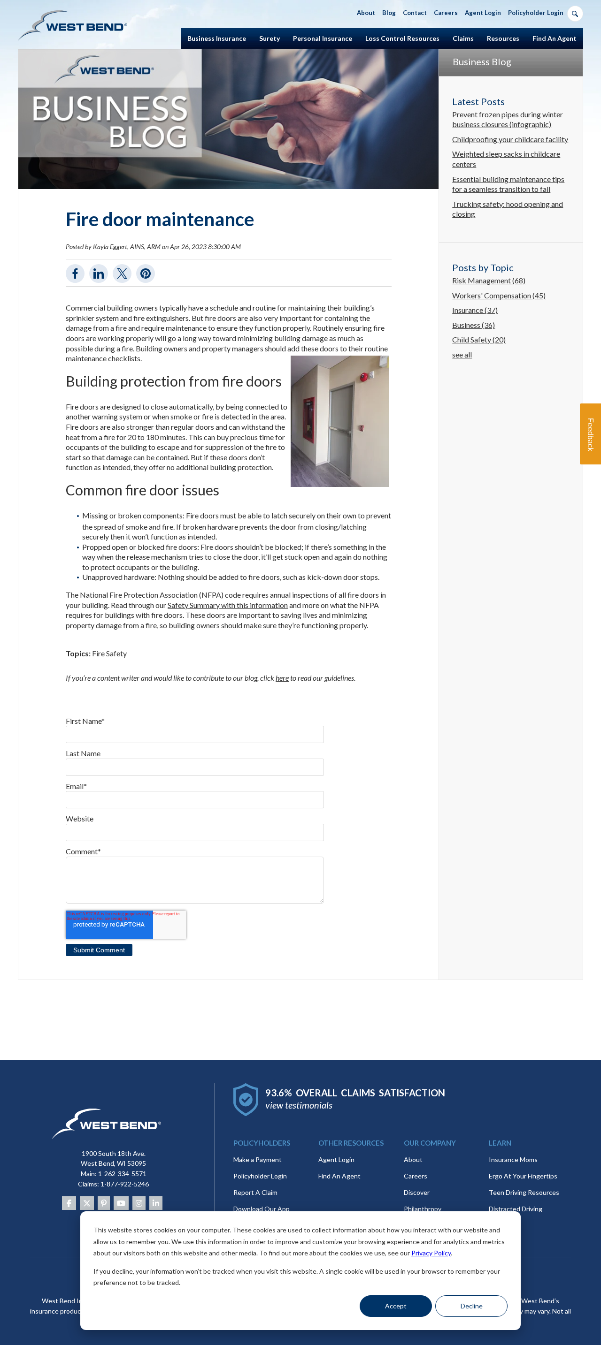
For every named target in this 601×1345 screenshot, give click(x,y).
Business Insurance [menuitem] (216, 38)
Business (473, 324)
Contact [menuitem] (415, 12)
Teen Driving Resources (524, 1192)
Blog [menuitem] (389, 12)
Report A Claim (255, 1192)
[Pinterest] (104, 1203)
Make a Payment (257, 1159)
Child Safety (479, 339)
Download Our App (261, 1209)
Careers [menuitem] (446, 12)
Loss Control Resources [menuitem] (402, 38)
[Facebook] (69, 1203)
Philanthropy (422, 1209)
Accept (396, 1306)
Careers (415, 1176)
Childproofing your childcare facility (510, 139)
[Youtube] (121, 1203)
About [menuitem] (366, 12)
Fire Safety (109, 653)
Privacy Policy (431, 1253)
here (282, 677)
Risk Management (488, 280)
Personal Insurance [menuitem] (322, 38)
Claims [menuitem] (463, 38)
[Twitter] (87, 1203)
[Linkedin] (155, 1203)
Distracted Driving (515, 1209)
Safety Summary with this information (228, 604)
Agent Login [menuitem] (483, 12)
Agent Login (336, 1159)
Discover (417, 1192)
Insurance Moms (513, 1159)
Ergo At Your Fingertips (523, 1176)
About (413, 1159)
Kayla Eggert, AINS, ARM (127, 247)
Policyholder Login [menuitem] (535, 12)
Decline (472, 1306)
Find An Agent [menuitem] (554, 38)
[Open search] (575, 13)
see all (462, 354)
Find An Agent (339, 1176)
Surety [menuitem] (269, 38)
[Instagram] (139, 1203)
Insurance (475, 309)
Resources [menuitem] (503, 38)
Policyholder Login (260, 1176)
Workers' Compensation (499, 295)
